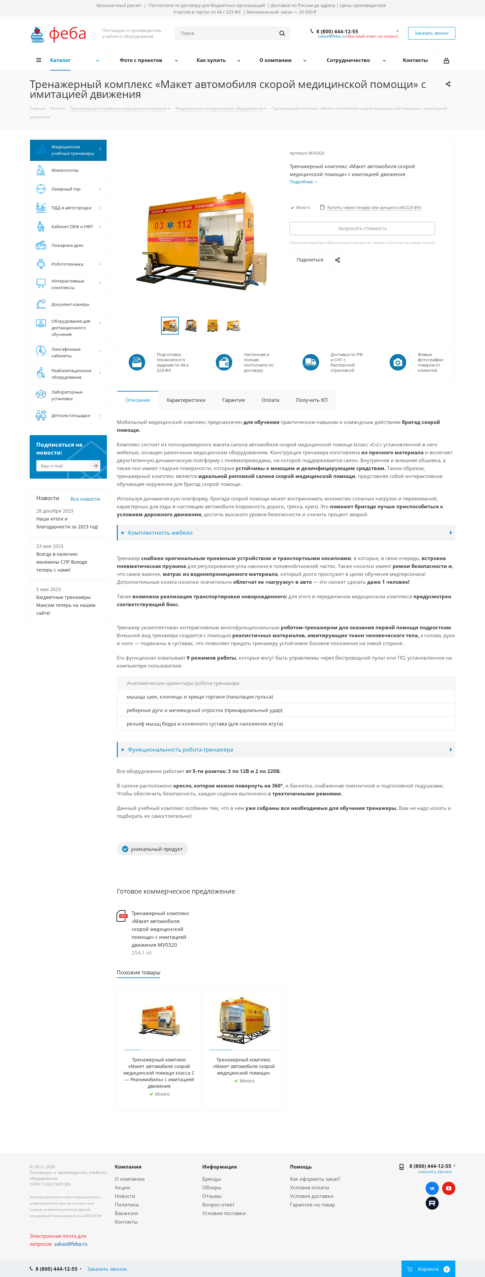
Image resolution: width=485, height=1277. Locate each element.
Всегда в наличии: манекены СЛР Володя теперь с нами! (61, 562)
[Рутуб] (432, 1202)
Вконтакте (432, 1188)
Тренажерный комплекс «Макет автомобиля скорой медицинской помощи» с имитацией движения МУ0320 (160, 929)
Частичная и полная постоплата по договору (259, 362)
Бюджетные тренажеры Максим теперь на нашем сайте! (65, 605)
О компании (130, 1178)
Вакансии (126, 1213)
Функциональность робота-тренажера (180, 749)
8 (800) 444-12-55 (337, 31)
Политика (127, 1204)
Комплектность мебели (160, 532)
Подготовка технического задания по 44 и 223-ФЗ (173, 362)
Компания (128, 1166)
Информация (219, 1166)
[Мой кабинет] (446, 60)
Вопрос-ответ (218, 1204)
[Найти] (282, 33)
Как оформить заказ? (315, 1178)
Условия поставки (224, 1213)
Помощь (301, 1166)
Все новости (85, 498)
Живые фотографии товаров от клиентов (430, 362)
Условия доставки (312, 1196)
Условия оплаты (309, 1187)
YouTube (448, 1188)
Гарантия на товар (312, 1204)
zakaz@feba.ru (331, 36)
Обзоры (211, 1187)
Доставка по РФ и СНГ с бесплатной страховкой (347, 362)
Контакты (126, 1221)
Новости (125, 1196)
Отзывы (212, 1196)
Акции (122, 1187)
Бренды (211, 1178)
